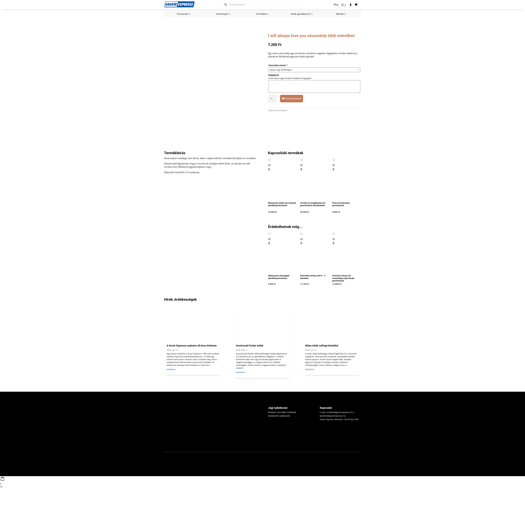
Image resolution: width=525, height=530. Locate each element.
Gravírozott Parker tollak (249, 345)
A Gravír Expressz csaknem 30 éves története (192, 345)
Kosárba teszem (293, 98)
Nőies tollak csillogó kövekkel (321, 345)
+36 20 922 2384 (351, 419)
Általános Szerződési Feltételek (282, 412)
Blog (336, 4)
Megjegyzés (273, 75)
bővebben (171, 369)
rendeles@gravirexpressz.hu (340, 412)
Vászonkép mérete (278, 65)
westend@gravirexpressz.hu (333, 416)
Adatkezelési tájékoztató (279, 416)
